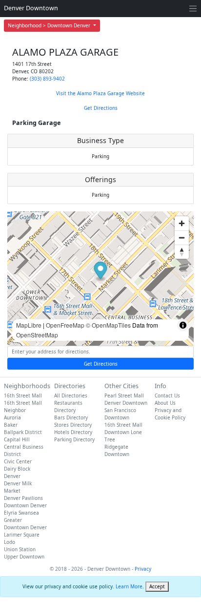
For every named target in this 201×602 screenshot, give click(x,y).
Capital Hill (17, 439)
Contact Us (167, 395)
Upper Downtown (24, 556)
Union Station (20, 549)
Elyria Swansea (21, 512)
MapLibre (28, 325)
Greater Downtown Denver (25, 524)
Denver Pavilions (23, 498)
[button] (100, 272)
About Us (165, 402)
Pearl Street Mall (124, 395)
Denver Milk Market (18, 487)
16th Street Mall (23, 395)
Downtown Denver (25, 505)
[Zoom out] (182, 237)
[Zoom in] (182, 223)
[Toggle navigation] (193, 8)
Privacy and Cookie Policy (170, 414)
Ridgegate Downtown (116, 450)
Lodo (9, 542)
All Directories (70, 395)
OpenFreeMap (65, 325)
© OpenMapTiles (108, 325)
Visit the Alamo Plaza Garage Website (100, 93)
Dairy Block (17, 468)
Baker (11, 424)
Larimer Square (22, 534)
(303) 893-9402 (47, 78)
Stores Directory (73, 424)
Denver (12, 476)
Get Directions (101, 107)
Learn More (129, 586)
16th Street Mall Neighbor (23, 406)
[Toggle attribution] (183, 325)
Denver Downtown (31, 8)
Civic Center (18, 461)
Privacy (143, 568)
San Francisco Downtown (120, 414)
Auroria (12, 417)
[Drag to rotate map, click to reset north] (182, 252)
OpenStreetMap (37, 335)
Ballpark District (23, 432)
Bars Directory (71, 417)
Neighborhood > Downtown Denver (50, 25)
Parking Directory (74, 439)
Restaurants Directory (68, 406)
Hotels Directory (73, 432)
